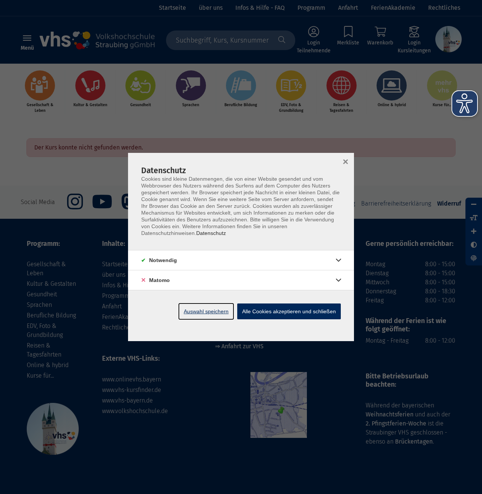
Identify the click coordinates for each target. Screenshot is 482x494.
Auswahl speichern (206, 311)
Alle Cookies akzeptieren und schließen (289, 311)
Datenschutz (211, 233)
